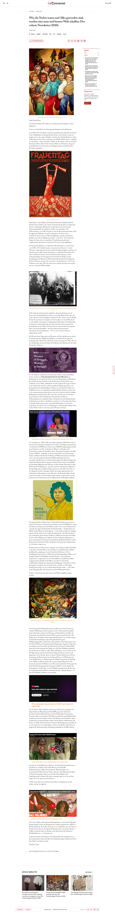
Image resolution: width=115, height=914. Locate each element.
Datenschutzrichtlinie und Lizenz (60, 909)
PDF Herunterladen (37, 41)
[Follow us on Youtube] (98, 909)
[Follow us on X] (88, 909)
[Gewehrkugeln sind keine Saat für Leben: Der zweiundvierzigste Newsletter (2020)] (82, 883)
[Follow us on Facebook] (91, 909)
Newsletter (39, 11)
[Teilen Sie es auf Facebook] (72, 41)
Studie (34, 646)
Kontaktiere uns (47, 909)
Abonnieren (20, 909)
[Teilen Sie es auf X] (69, 41)
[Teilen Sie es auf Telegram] (81, 41)
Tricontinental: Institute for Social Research (58, 129)
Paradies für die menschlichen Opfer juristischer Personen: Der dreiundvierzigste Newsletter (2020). (91, 67)
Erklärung (59, 563)
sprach (33, 522)
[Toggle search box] (7, 3)
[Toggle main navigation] (4, 3)
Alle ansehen (88, 872)
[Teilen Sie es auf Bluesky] (78, 41)
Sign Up (87, 103)
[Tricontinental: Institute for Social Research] (56, 3)
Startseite (31, 11)
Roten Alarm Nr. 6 (63, 662)
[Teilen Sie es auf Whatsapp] (75, 41)
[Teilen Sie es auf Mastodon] (85, 41)
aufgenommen (33, 333)
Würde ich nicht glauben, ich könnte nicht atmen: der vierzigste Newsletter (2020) (91, 85)
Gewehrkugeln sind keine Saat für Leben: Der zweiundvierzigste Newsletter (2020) (92, 72)
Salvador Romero (67, 670)
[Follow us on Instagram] (94, 909)
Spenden (28, 909)
